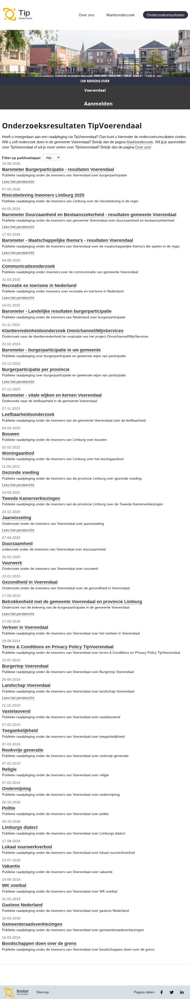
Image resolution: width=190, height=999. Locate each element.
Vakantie (11, 866)
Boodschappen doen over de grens (39, 943)
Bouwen (10, 433)
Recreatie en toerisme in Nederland (39, 285)
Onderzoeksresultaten (165, 14)
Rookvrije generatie (22, 750)
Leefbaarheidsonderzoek (28, 414)
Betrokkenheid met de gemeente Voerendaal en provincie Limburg (72, 601)
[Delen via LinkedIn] (182, 992)
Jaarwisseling (16, 517)
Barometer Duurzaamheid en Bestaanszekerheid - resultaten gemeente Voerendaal (89, 214)
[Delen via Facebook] (162, 992)
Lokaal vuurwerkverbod (27, 846)
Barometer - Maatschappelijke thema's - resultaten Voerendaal (67, 240)
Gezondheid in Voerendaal (30, 582)
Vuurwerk (12, 562)
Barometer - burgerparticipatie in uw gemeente (51, 349)
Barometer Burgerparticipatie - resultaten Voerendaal (58, 169)
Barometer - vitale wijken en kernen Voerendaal (52, 395)
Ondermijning (16, 788)
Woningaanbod (18, 453)
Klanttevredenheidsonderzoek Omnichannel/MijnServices (62, 330)
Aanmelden (98, 103)
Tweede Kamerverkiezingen (31, 498)
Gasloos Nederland (22, 904)
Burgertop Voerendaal (25, 666)
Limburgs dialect (20, 827)
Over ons (86, 14)
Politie (8, 808)
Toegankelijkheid (20, 730)
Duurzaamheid (17, 543)
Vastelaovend (16, 711)
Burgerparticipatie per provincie (36, 369)
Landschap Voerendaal (26, 685)
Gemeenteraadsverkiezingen (32, 924)
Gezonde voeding (20, 472)
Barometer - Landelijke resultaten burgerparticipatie (57, 311)
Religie (9, 769)
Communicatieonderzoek (28, 266)
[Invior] (16, 992)
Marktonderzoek (120, 14)
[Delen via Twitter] (172, 992)
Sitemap (42, 992)
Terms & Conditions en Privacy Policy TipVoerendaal (58, 646)
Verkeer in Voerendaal (25, 627)
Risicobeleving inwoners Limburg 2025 (43, 195)
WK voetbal (14, 885)
